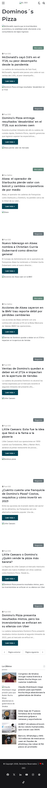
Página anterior (14, 652)
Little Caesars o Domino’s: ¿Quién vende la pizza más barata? (20, 558)
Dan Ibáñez (8, 175)
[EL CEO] (23, 3)
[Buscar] (43, 4)
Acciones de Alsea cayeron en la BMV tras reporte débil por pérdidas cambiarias (22, 311)
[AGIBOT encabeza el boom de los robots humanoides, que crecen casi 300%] (9, 728)
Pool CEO (7, 54)
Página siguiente (32, 652)
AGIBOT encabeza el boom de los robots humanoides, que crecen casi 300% (31, 727)
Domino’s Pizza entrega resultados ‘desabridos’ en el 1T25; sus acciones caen (22, 121)
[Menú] (3, 4)
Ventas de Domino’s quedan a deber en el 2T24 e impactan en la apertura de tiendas (23, 372)
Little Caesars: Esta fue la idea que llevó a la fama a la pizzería (23, 433)
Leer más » (10, 81)
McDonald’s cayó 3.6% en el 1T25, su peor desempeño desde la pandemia (21, 61)
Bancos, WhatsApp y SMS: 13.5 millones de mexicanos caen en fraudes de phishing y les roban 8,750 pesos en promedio (31, 741)
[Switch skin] (39, 4)
